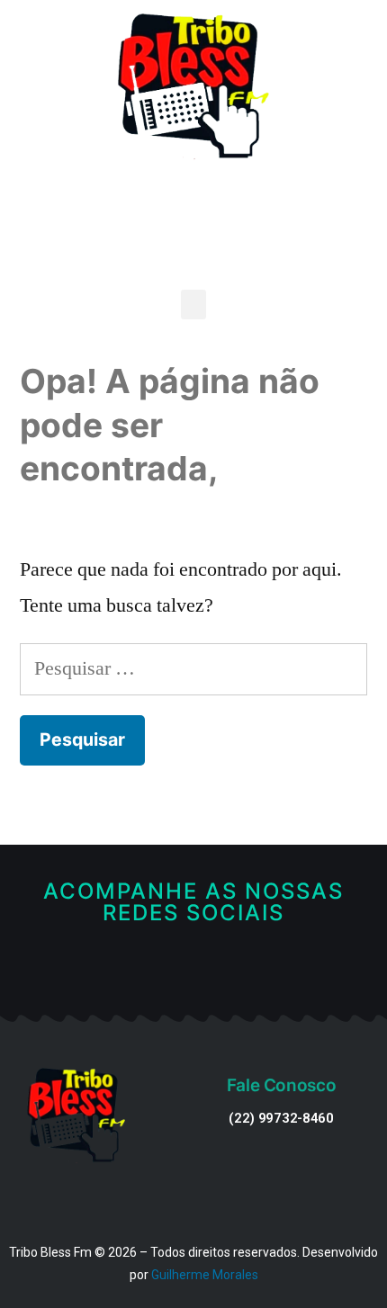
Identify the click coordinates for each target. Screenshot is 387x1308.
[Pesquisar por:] (193, 668)
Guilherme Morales (204, 1275)
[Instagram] (222, 971)
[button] (193, 304)
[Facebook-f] (166, 971)
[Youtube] (194, 971)
